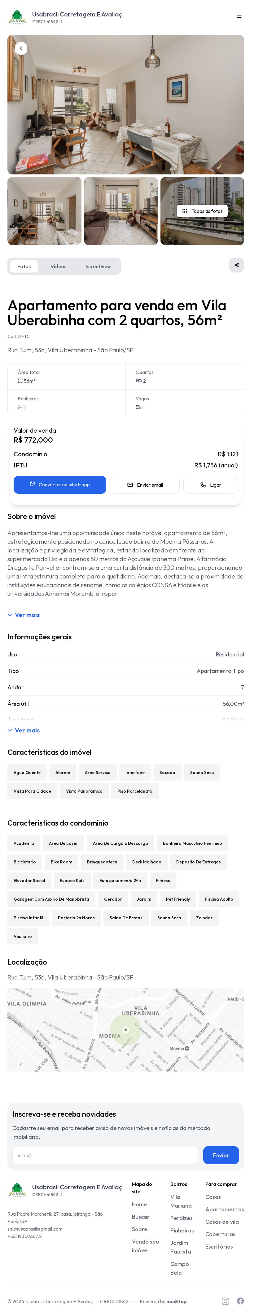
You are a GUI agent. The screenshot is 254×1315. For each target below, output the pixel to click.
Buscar (141, 1216)
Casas (213, 1196)
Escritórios (219, 1246)
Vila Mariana (181, 1201)
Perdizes (181, 1218)
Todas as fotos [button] (207, 211)
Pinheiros (182, 1230)
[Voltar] (21, 48)
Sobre (139, 1229)
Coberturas (220, 1234)
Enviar (221, 1155)
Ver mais (27, 615)
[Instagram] (225, 1301)
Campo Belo (179, 1268)
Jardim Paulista (180, 1247)
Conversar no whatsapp (64, 484)
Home (139, 1204)
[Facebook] (240, 1301)
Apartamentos (224, 1209)
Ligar (215, 485)
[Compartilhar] (236, 265)
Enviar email (150, 485)
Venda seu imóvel (145, 1246)
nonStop (176, 1301)
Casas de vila (222, 1221)
